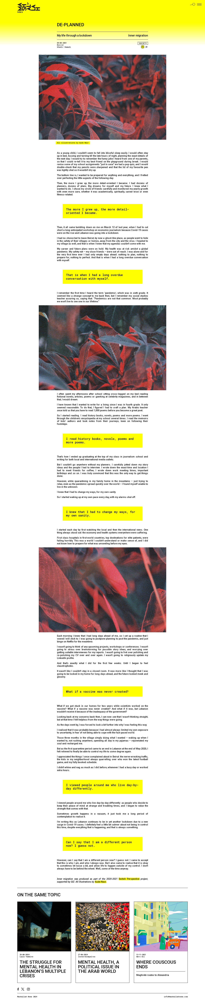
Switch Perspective (129, 879)
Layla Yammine (26, 957)
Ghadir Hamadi (64, 47)
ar (146, 47)
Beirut (60, 45)
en (143, 47)
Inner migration (138, 35)
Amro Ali (140, 957)
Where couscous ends (156, 964)
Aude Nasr (100, 881)
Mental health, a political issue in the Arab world (98, 967)
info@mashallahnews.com (176, 997)
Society (143, 43)
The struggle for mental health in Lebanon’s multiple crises (43, 969)
